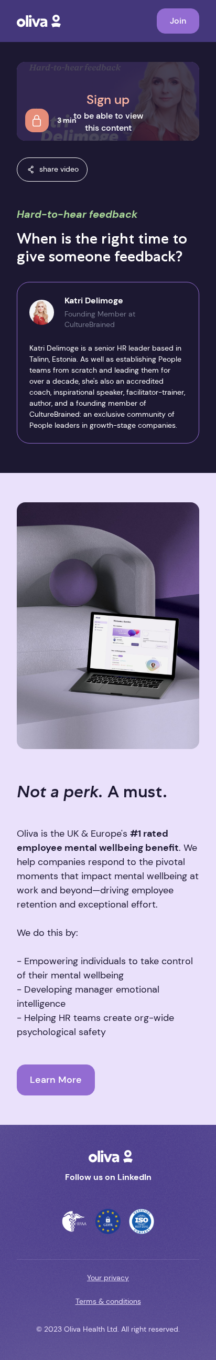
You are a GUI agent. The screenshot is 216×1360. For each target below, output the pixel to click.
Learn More (56, 1079)
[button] (52, 169)
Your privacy (108, 1277)
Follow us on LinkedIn (108, 1177)
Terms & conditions (108, 1301)
